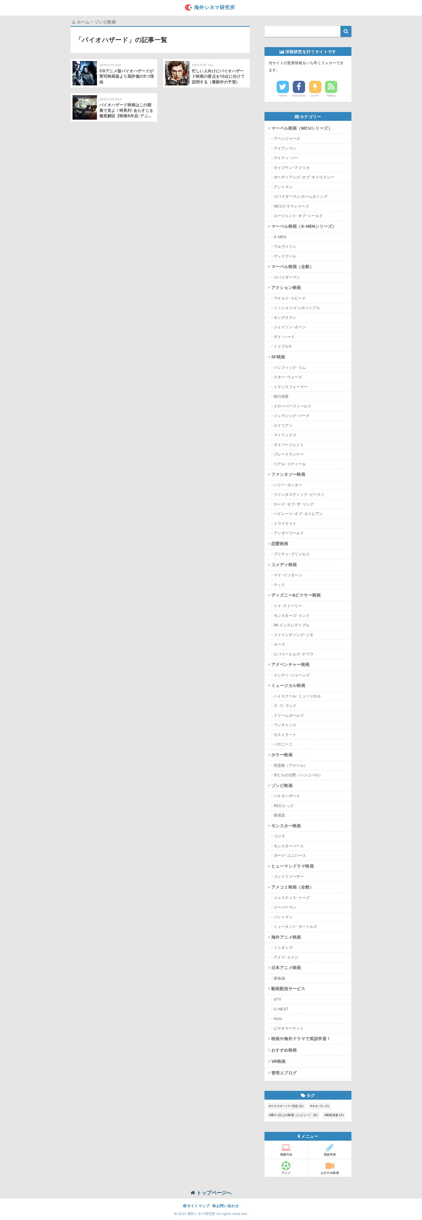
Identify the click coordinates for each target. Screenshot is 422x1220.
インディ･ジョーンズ (292, 675)
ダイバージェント (289, 444)
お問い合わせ (227, 1206)
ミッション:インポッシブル (297, 307)
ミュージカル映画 (288, 685)
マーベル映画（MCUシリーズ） (301, 128)
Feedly (331, 95)
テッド (279, 584)
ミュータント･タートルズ (295, 926)
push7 (315, 95)
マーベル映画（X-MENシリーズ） (304, 226)
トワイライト (285, 523)
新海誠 (279, 978)
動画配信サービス (288, 988)
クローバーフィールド (292, 406)
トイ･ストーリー (288, 605)
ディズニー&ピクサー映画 (296, 595)
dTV (277, 999)
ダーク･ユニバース (290, 855)
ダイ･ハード (284, 336)
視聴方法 (286, 1154)
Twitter (282, 95)
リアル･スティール (290, 464)
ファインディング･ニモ (293, 634)
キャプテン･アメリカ (292, 167)
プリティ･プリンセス (292, 554)
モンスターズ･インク (292, 615)
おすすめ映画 (284, 1050)
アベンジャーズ (287, 138)
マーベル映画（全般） (292, 266)
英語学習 (330, 1154)
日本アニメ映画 (286, 967)
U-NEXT (281, 1009)
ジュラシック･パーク (292, 415)
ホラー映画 (282, 754)
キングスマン (285, 317)
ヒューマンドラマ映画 (292, 866)
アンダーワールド (289, 533)
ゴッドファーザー (289, 876)
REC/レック (284, 805)
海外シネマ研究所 (214, 7)
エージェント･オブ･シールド (298, 215)
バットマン (283, 917)
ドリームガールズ (289, 715)
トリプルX (282, 346)
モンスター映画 (286, 825)
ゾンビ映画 (282, 785)
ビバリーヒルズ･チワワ (293, 654)
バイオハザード (287, 796)
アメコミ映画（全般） (292, 887)
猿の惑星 (281, 396)
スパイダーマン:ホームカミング (300, 196)
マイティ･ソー (286, 157)
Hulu (278, 1018)
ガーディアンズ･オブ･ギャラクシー (304, 177)
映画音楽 (335, 1115)
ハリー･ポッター (288, 485)
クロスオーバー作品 (287, 1106)
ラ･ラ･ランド (285, 705)
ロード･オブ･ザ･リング (294, 504)
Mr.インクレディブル (291, 625)
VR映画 (278, 1061)
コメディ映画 (284, 564)
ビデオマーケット (289, 1028)
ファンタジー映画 (288, 474)
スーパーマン (285, 907)
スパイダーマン (287, 277)
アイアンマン (285, 148)
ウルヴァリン (285, 246)
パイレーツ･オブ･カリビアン (298, 513)
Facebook (299, 95)
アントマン (283, 187)
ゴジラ (279, 836)
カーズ (279, 644)
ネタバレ (320, 1106)
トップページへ (213, 1192)
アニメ (286, 1173)
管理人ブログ (284, 1072)
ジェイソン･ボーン (290, 327)
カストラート (285, 734)
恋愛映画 (279, 543)
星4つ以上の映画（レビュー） (294, 1115)
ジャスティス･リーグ (292, 897)
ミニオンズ (283, 947)
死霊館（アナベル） (291, 765)
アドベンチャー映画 (290, 664)
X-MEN (280, 237)
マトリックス (285, 435)
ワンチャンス (285, 725)
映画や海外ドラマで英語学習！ (301, 1038)
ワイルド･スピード (290, 298)
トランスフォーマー (291, 386)
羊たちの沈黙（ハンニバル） (298, 775)
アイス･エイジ (286, 957)
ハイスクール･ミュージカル (297, 696)
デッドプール (285, 256)
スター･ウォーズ (288, 377)
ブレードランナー (289, 454)
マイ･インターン (288, 575)
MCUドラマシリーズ (291, 206)
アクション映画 (286, 287)
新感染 (279, 815)
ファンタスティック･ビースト (299, 494)
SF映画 (278, 356)
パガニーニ (283, 744)
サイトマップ (198, 1206)
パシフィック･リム (290, 367)
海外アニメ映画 (286, 937)
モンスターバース (289, 846)
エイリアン (283, 425)
